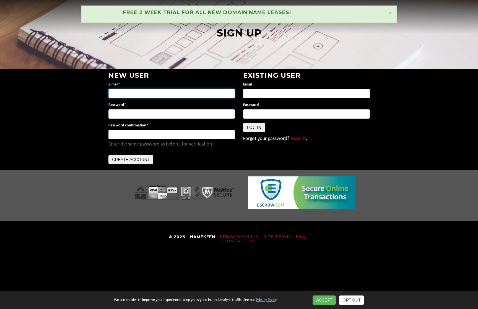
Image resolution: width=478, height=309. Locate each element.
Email (247, 84)
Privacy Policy (239, 236)
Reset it (298, 138)
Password (117, 105)
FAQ (301, 236)
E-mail (114, 84)
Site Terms (277, 236)
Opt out (351, 300)
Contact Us (239, 240)
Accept (324, 300)
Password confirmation (128, 125)
